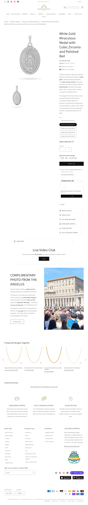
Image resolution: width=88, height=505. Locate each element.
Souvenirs (8, 450)
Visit (44, 259)
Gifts (6, 447)
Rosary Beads (9, 435)
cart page (20, 311)
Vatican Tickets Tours (31, 462)
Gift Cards (8, 457)
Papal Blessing (29, 444)
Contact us (28, 432)
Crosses (7, 438)
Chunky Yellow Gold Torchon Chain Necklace (53, 368)
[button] (65, 7)
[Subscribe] (33, 473)
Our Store (28, 438)
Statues (7, 441)
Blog (6, 460)
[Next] (85, 359)
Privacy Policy (49, 438)
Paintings (7, 453)
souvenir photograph (16, 305)
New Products (9, 432)
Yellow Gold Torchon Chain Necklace (33, 368)
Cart (26, 450)
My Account (28, 447)
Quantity (61, 146)
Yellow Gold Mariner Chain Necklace (14, 368)
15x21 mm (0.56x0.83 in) (68, 124)
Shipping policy (80, 501)
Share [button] (63, 204)
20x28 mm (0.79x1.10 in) (68, 132)
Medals (7, 444)
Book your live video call (71, 446)
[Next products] (82, 181)
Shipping (61, 63)
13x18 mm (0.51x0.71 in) (69, 121)
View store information (67, 174)
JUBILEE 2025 (9, 463)
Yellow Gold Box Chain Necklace (72, 368)
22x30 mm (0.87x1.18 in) (68, 136)
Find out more (17, 321)
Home (6, 22)
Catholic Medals (15, 22)
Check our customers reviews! (31, 458)
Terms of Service (49, 441)
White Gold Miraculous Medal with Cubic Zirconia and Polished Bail (25, 24)
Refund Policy (49, 435)
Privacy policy (63, 501)
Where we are (29, 441)
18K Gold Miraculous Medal (50, 22)
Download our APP (30, 453)
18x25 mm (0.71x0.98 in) (68, 128)
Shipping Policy (49, 432)
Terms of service (71, 501)
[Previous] (2, 359)
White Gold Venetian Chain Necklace (71, 191)
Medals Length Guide (65, 141)
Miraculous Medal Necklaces (31, 22)
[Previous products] (78, 181)
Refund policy (55, 501)
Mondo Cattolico (14, 499)
